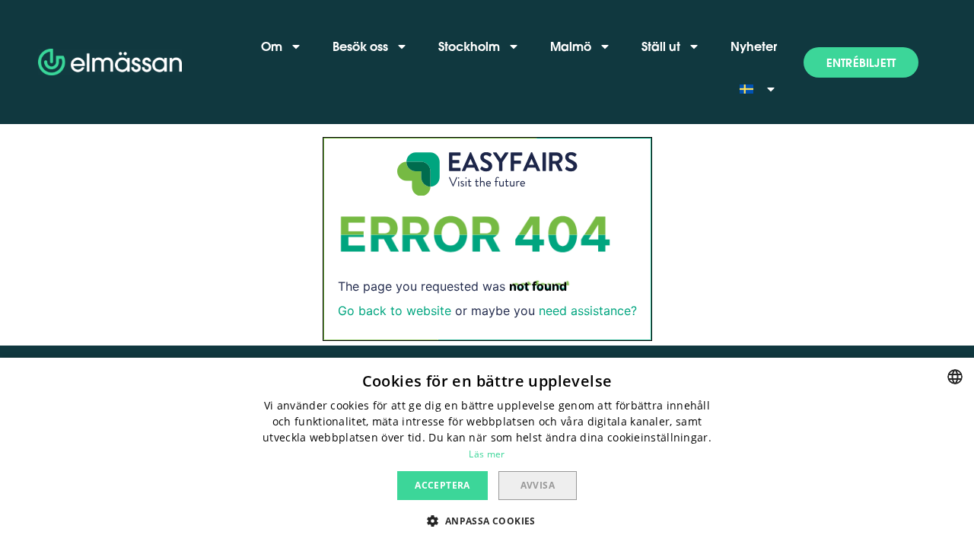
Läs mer (487, 454)
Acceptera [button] (442, 485)
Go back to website (394, 310)
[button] (861, 62)
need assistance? (588, 310)
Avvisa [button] (537, 485)
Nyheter (753, 46)
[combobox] (955, 376)
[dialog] (487, 453)
